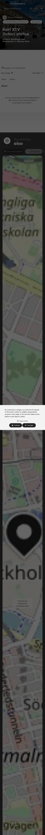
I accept (30, 425)
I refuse (17, 425)
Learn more (24, 421)
